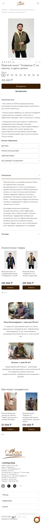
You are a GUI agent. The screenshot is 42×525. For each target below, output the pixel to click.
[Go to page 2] (3, 292)
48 (7, 75)
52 (16, 75)
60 (33, 75)
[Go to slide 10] (25, 59)
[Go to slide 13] (29, 59)
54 (20, 75)
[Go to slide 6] (19, 59)
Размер (4, 72)
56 (25, 75)
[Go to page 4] (6, 292)
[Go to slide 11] (26, 59)
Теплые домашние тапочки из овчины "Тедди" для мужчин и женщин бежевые (10, 416)
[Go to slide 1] (12, 59)
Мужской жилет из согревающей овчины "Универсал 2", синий (10, 273)
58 (29, 75)
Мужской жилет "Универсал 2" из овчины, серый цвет (30, 273)
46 (3, 75)
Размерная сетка (8, 99)
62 (38, 75)
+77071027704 (8, 463)
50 (12, 75)
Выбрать (10, 287)
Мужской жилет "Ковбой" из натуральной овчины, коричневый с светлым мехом (31, 417)
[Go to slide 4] (16, 59)
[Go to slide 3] (15, 59)
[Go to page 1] (2, 292)
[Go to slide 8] (22, 59)
